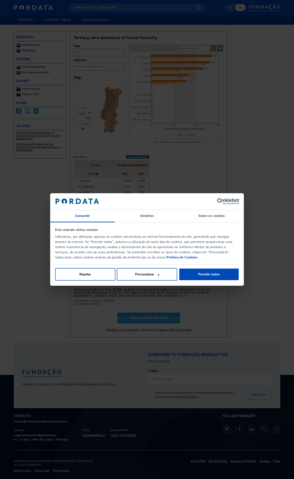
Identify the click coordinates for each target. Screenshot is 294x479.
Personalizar (144, 274)
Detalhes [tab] (147, 216)
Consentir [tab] (82, 216)
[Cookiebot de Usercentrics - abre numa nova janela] (220, 201)
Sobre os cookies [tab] (211, 216)
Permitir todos (209, 274)
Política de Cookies (182, 257)
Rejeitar (85, 274)
